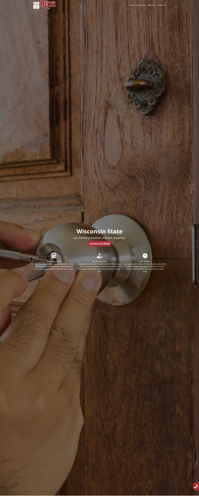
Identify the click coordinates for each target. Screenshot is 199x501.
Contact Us (161, 5)
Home (131, 5)
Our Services (140, 5)
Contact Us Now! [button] (99, 243)
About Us (152, 5)
